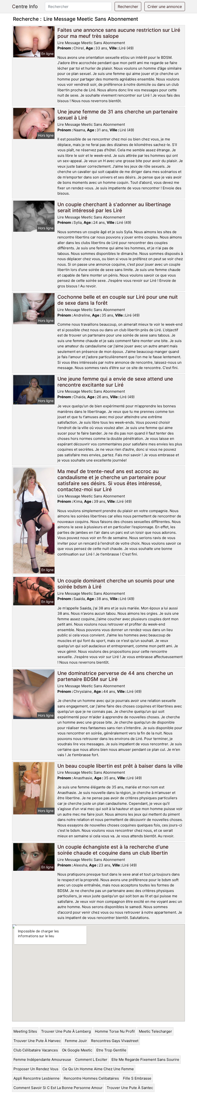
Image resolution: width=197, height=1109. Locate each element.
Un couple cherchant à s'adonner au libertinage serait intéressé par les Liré (114, 207)
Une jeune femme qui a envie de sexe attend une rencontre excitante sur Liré (115, 382)
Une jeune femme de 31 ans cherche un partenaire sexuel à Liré (117, 115)
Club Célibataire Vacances (35, 1050)
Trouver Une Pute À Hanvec (37, 1040)
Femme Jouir (76, 1040)
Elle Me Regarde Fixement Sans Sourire (145, 1059)
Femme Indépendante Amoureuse (42, 1059)
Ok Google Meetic (77, 1050)
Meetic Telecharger (155, 1031)
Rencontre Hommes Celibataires (91, 1078)
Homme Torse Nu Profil (115, 1031)
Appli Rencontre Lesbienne (36, 1078)
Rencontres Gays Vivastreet (114, 1040)
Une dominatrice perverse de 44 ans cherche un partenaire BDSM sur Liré (115, 676)
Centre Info (25, 6)
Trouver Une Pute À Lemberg (66, 1031)
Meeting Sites (25, 1031)
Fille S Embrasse (137, 1078)
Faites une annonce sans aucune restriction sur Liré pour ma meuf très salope (118, 33)
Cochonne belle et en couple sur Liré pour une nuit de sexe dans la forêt (117, 300)
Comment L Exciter (91, 1059)
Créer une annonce (165, 6)
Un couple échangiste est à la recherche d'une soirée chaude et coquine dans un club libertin (112, 850)
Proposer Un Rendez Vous (35, 1069)
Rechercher (128, 6)
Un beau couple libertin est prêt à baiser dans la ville (120, 766)
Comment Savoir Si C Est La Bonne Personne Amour (58, 1087)
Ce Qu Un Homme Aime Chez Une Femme (98, 1069)
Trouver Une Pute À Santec (130, 1087)
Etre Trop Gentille (111, 1050)
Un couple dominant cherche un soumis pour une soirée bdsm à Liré (115, 584)
